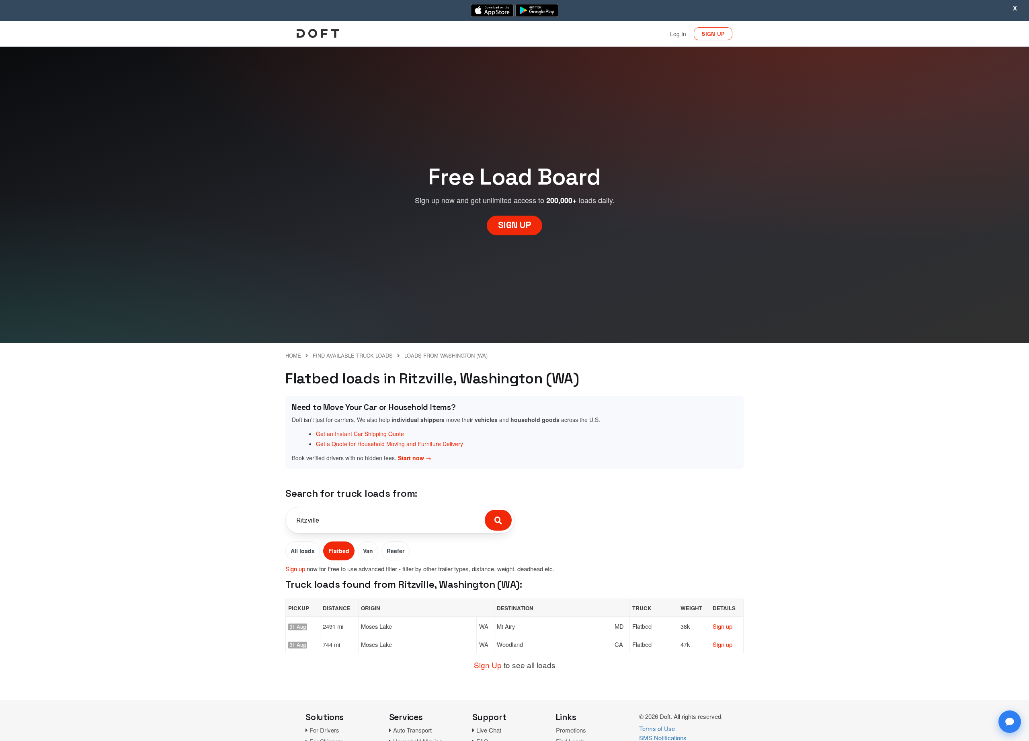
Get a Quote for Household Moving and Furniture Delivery (389, 444)
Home (293, 355)
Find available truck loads (353, 355)
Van (368, 551)
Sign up (295, 568)
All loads (303, 551)
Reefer (395, 551)
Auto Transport (412, 730)
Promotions (571, 730)
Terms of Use (657, 728)
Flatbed (338, 551)
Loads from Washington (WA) (446, 355)
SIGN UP (713, 33)
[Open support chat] (1009, 721)
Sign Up (488, 664)
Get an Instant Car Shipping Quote (360, 434)
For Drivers (324, 730)
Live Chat (488, 730)
